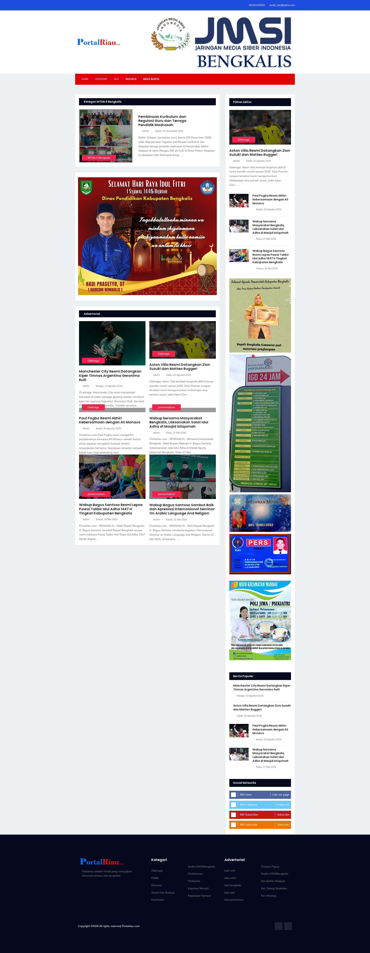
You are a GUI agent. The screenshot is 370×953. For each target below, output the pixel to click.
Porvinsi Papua (270, 866)
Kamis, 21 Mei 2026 (176, 519)
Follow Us (283, 804)
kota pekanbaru (234, 899)
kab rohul (230, 877)
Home (85, 79)
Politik (154, 877)
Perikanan (194, 881)
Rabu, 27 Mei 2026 (176, 432)
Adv (116, 79)
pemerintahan (166, 407)
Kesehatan (157, 899)
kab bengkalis (233, 885)
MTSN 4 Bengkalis (99, 157)
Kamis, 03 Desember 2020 (169, 131)
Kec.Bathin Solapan (273, 881)
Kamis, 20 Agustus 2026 (108, 428)
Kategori (101, 79)
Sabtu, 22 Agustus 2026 (178, 375)
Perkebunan (195, 873)
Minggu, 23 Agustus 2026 (109, 386)
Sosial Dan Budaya (162, 892)
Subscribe (283, 814)
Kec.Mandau (269, 895)
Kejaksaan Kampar (199, 895)
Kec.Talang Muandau (274, 888)
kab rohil (230, 870)
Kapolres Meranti (198, 888)
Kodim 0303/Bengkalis (201, 866)
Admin (145, 131)
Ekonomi (156, 885)
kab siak (230, 892)
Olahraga (93, 360)
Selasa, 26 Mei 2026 (106, 519)
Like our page (280, 794)
